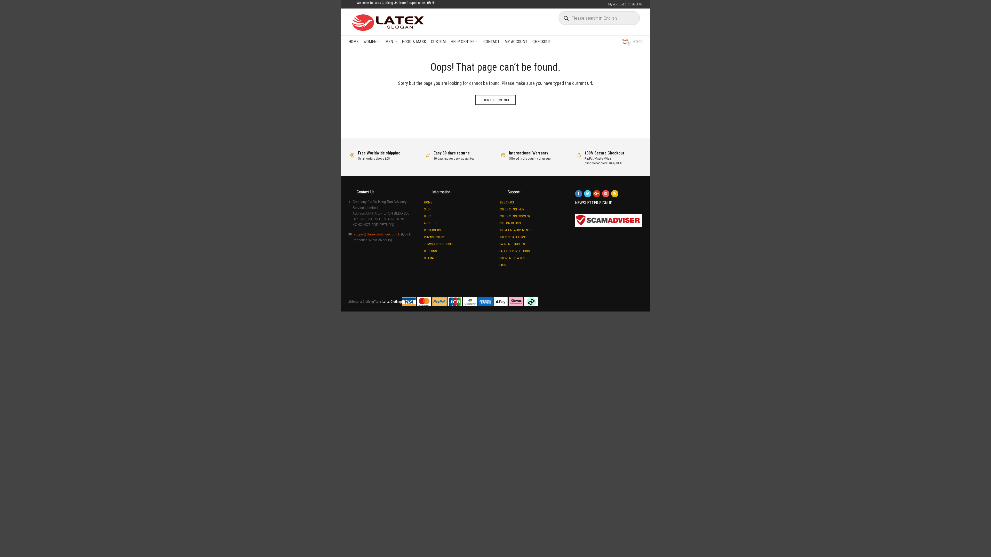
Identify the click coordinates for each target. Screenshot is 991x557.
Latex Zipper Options (514, 251)
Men (389, 41)
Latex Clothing (392, 302)
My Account (616, 4)
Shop (427, 209)
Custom (438, 41)
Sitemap (429, 258)
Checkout (541, 41)
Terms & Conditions (438, 244)
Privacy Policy (434, 237)
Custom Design (510, 223)
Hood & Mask (414, 41)
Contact (491, 41)
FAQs (502, 265)
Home (353, 41)
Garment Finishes (512, 244)
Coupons (430, 251)
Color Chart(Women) (514, 216)
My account (516, 41)
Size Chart (506, 202)
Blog (427, 216)
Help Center (463, 41)
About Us (430, 223)
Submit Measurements (515, 230)
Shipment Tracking (512, 258)
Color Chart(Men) (512, 209)
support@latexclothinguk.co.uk (377, 234)
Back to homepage (496, 100)
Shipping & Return (512, 237)
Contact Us (635, 4)
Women (370, 41)
